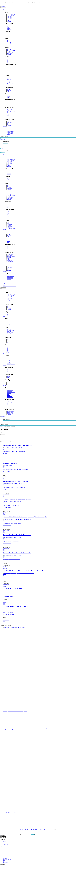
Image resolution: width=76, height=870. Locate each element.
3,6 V (8, 213)
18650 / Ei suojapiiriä (11, 14)
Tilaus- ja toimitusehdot (7, 282)
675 (7, 62)
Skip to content (9, 0)
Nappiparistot (9, 43)
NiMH (8, 78)
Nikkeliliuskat (9, 110)
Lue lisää (4, 476)
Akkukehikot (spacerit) (11, 111)
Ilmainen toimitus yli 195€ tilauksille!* (9, 286)
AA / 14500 (9, 49)
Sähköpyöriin (9, 79)
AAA (8, 27)
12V (8, 34)
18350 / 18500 (9, 18)
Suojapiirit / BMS (10, 109)
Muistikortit (9, 134)
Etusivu (4, 281)
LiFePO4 (8, 20)
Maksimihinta (17, 834)
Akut (3, 9)
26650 (8, 19)
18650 (8, 121)
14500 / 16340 (9, 17)
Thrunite (8, 91)
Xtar (8, 97)
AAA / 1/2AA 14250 (11, 50)
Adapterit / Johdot (10, 132)
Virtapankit (9, 80)
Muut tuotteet (5, 126)
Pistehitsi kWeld (10, 133)
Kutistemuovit (9, 115)
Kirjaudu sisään (5, 143)
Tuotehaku (2, 136)
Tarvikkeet (4, 249)
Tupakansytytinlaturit (11, 83)
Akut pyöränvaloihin (10, 131)
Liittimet (8, 114)
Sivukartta (4, 852)
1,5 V (8, 66)
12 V (8, 216)
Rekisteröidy (5, 146)
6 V (7, 214)
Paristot (4, 35)
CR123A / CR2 (10, 52)
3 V (7, 212)
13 (7, 60)
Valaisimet (4, 84)
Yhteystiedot (5, 283)
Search (4, 418)
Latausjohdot (9, 81)
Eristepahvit (9, 112)
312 (7, 59)
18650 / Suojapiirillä (10, 15)
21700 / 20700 (9, 16)
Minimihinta (2, 834)
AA (7, 26)
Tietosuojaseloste (6, 843)
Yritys (4, 284)
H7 (7, 248)
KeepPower (9, 90)
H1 (7, 246)
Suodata (32, 834)
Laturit (4, 217)
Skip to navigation (3, 0)
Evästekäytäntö (5, 844)
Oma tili (4, 4)
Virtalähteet (9, 82)
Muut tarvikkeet (10, 116)
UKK (4, 285)
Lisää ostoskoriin (6, 458)
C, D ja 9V (9, 28)
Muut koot (9, 21)
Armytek (8, 89)
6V (7, 33)
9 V (7, 215)
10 (7, 61)
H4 (7, 247)
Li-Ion (8, 77)
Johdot (8, 113)
